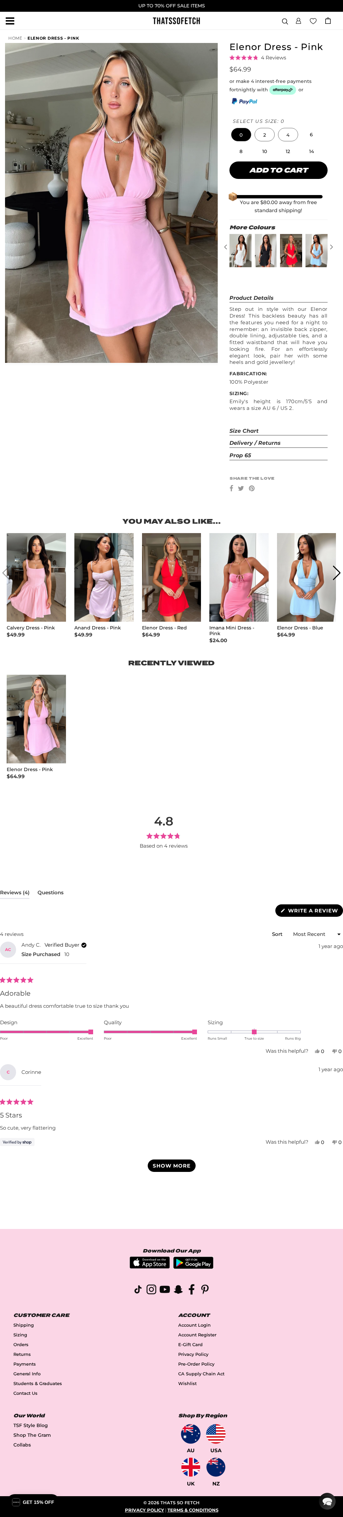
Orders (20, 1344)
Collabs (22, 1445)
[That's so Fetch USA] (215, 1434)
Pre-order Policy (196, 1364)
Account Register (197, 1334)
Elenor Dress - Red (164, 628)
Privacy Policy (193, 1354)
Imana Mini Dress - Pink (231, 630)
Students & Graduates (37, 1383)
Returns (22, 1354)
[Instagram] (151, 1290)
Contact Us (25, 1393)
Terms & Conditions (192, 1510)
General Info (27, 1373)
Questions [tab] (51, 894)
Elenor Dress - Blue (300, 628)
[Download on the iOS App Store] (150, 1267)
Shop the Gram (32, 1435)
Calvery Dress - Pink (31, 628)
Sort (278, 934)
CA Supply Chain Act (201, 1373)
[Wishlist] (313, 20)
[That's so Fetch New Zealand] (215, 1467)
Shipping (23, 1325)
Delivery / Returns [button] (255, 443)
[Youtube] (165, 1290)
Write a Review (314, 912)
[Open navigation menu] (10, 21)
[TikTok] (138, 1290)
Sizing (20, 1334)
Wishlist (187, 1383)
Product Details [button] (251, 298)
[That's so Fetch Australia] (190, 1434)
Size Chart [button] (244, 431)
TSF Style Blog (30, 1425)
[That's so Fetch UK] (190, 1467)
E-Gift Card (190, 1344)
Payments (24, 1364)
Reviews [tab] (14, 894)
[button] (298, 19)
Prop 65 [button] (240, 455)
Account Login (194, 1325)
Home (15, 38)
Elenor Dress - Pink (53, 38)
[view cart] (328, 20)
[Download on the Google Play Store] (193, 1267)
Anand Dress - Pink (97, 628)
